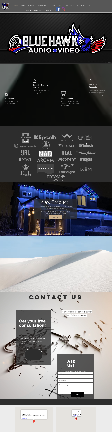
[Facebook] (58, 9)
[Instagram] (63, 9)
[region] (75, 375)
